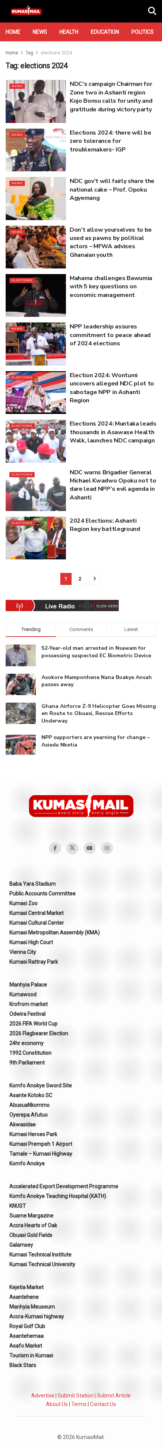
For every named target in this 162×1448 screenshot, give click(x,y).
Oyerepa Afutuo (28, 1115)
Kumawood (23, 994)
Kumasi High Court (31, 942)
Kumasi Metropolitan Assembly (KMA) (54, 932)
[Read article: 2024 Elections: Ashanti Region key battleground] (36, 538)
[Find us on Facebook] (55, 848)
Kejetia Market (26, 1287)
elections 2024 (56, 52)
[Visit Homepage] (26, 11)
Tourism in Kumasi (31, 1355)
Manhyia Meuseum (32, 1307)
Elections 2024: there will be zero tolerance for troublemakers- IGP (110, 141)
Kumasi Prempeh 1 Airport (40, 1144)
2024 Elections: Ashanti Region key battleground (105, 525)
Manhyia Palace (28, 985)
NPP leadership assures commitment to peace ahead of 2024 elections (110, 335)
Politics (142, 32)
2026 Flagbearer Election (38, 1033)
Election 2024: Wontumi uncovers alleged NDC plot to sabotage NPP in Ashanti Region (112, 388)
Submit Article (114, 1396)
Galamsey (21, 1245)
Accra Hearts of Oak (33, 1225)
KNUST (17, 1206)
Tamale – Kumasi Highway (40, 1154)
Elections (22, 280)
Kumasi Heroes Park (33, 1134)
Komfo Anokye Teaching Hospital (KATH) (57, 1196)
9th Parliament (27, 1063)
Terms (79, 1404)
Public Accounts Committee (42, 893)
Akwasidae (22, 1124)
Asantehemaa (26, 1336)
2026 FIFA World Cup (33, 1024)
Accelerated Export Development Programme (63, 1186)
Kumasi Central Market (36, 913)
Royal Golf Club (27, 1326)
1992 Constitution (30, 1053)
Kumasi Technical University (42, 1264)
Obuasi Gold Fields (30, 1235)
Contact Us (103, 1404)
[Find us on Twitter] (72, 848)
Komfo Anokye (27, 1163)
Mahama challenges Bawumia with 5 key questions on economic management (111, 286)
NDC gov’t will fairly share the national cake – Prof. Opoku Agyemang (112, 189)
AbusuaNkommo (29, 1105)
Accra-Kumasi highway (36, 1316)
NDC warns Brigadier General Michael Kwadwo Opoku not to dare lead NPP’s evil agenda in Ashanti (113, 485)
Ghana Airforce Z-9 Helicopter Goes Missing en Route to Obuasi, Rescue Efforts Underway (98, 713)
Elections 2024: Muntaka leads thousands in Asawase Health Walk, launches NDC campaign (113, 432)
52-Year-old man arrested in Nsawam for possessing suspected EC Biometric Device (96, 652)
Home (13, 32)
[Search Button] (152, 11)
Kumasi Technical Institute (40, 1255)
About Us (57, 1404)
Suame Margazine (31, 1216)
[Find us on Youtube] (90, 848)
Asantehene (24, 1297)
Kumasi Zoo (23, 903)
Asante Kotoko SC (30, 1095)
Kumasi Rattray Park (33, 962)
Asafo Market (25, 1346)
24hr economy (26, 1043)
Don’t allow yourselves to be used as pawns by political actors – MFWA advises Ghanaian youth (111, 242)
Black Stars (22, 1365)
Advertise (42, 1396)
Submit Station (75, 1396)
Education (105, 32)
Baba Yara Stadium (32, 884)
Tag (29, 52)
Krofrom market (28, 1004)
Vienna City (22, 952)
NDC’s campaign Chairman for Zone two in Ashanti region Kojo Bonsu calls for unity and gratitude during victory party (111, 96)
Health (69, 32)
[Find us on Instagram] (107, 848)
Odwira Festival (27, 1014)
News (40, 32)
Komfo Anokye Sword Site (40, 1085)
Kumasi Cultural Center (36, 923)
